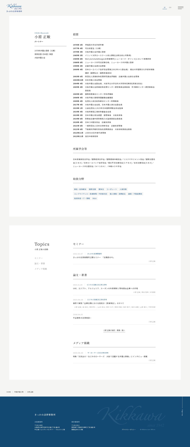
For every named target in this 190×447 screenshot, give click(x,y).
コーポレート (112, 189)
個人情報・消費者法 (118, 194)
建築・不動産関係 (135, 194)
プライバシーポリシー (129, 429)
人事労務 (123, 189)
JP (165, 7)
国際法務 (92, 189)
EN (170, 7)
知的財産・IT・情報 (82, 198)
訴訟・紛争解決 (80, 189)
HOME (9, 392)
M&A (95, 198)
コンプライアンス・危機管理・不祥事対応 (90, 194)
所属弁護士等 (19, 392)
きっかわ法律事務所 (45, 414)
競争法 (101, 189)
